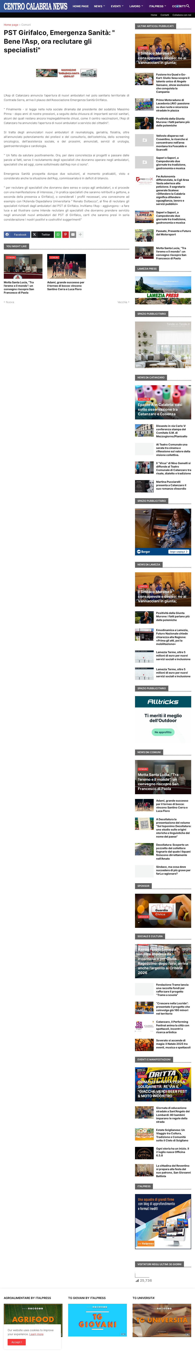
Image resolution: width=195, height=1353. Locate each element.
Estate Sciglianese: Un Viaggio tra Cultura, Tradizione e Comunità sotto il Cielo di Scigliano (172, 1135)
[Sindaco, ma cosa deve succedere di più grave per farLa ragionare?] (144, 871)
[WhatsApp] (58, 234)
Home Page (81, 6)
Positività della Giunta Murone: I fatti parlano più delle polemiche (173, 122)
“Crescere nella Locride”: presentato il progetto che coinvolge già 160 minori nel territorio (173, 1008)
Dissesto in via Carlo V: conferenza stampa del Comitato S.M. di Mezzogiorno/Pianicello (171, 431)
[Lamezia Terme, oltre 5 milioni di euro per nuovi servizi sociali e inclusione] (144, 656)
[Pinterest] (65, 234)
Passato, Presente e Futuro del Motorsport (173, 232)
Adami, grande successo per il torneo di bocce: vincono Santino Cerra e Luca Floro (65, 286)
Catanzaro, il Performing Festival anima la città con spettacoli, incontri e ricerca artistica (172, 1027)
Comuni (26, 24)
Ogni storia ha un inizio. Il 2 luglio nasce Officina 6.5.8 (172, 1152)
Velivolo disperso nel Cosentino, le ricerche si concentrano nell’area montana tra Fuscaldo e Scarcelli (172, 142)
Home (154, 14)
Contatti (165, 14)
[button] (178, 6)
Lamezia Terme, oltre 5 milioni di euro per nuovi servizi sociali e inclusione (173, 655)
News (98, 6)
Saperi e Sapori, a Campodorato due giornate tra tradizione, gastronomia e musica (171, 163)
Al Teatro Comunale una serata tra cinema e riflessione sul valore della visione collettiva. (173, 450)
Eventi (116, 6)
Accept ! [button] (16, 1342)
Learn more (36, 1334)
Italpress (156, 6)
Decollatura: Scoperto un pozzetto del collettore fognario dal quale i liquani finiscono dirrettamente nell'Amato (173, 851)
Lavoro (134, 6)
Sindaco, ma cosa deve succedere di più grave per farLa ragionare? (173, 870)
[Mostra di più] (80, 234)
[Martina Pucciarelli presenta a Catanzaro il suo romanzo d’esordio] (144, 486)
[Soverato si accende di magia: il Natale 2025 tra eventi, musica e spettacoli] (144, 1045)
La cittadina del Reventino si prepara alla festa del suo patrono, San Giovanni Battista (173, 1171)
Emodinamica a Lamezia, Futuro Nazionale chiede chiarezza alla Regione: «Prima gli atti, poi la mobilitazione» (172, 637)
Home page (11, 24)
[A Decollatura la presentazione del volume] (144, 824)
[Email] (73, 234)
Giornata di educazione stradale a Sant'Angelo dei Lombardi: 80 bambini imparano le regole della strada (173, 1114)
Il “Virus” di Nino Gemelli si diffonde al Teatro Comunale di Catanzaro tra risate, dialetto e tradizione (173, 468)
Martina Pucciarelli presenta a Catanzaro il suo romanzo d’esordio (171, 485)
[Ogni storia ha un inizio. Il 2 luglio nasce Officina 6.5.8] (144, 1153)
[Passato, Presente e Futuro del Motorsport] (144, 235)
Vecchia (122, 302)
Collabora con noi (182, 14)
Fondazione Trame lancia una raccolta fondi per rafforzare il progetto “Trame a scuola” (172, 990)
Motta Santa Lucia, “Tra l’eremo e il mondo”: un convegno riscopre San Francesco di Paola (19, 287)
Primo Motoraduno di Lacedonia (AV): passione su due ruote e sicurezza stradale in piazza (172, 105)
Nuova (10, 302)
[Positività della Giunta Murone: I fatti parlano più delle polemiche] (144, 123)
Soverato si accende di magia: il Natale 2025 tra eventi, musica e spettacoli (173, 1044)
